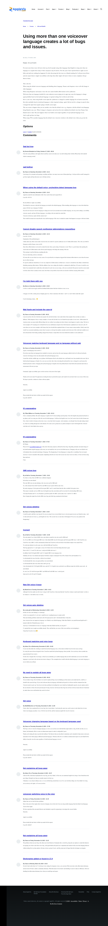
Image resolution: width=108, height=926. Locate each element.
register (30, 132)
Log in (24, 132)
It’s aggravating (29, 408)
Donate (36, 893)
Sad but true (28, 146)
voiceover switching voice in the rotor (39, 794)
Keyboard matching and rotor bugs (38, 641)
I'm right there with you (33, 281)
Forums (32, 26)
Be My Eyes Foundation (40, 892)
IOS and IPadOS (41, 26)
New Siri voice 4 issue (32, 585)
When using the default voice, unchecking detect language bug (49, 187)
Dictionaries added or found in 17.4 (38, 859)
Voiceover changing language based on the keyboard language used (52, 721)
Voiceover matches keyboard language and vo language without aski (52, 343)
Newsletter (81, 892)
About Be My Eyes (54, 892)
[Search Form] (101, 9)
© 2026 (68, 901)
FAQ (88, 892)
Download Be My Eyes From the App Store (67, 893)
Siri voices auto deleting (33, 605)
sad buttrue (28, 167)
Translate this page (28, 20)
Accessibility (74, 901)
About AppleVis (27, 892)
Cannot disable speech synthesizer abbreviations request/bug (49, 229)
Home (24, 26)
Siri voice (27, 701)
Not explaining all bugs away (35, 768)
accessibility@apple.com (35, 446)
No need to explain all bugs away (37, 672)
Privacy (85, 901)
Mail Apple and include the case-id (37, 310)
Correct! (26, 530)
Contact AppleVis (96, 892)
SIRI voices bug (29, 470)
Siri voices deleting (31, 507)
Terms (80, 901)
